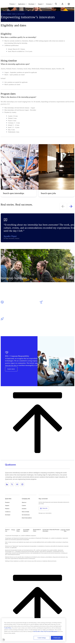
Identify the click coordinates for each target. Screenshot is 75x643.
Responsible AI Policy (37, 530)
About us (24, 502)
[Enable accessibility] (3, 639)
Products (7, 502)
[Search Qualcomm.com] (56, 4)
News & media (25, 511)
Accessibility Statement (26, 530)
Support (7, 505)
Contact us (7, 511)
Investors (24, 508)
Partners (7, 508)
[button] (51, 530)
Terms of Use (7, 530)
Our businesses (26, 514)
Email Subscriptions (27, 518)
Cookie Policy (18, 530)
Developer (7, 514)
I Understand (56, 637)
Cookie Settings (42, 637)
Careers (24, 505)
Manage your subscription (45, 513)
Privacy (13, 529)
